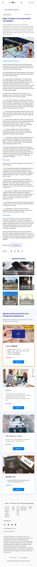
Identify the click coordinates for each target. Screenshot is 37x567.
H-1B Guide (23, 507)
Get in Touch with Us (9, 531)
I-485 (13, 508)
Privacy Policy (24, 557)
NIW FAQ (18, 514)
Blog (7, 513)
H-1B (13, 507)
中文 (30, 508)
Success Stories (7, 509)
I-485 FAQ (17, 510)
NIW (13, 510)
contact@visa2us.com (10, 528)
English (30, 507)
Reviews (7, 515)
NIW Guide (23, 510)
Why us (7, 507)
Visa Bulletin (15, 245)
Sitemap (7, 516)
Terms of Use (13, 557)
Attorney (7, 511)
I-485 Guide (23, 508)
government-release (11, 10)
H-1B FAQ (18, 507)
